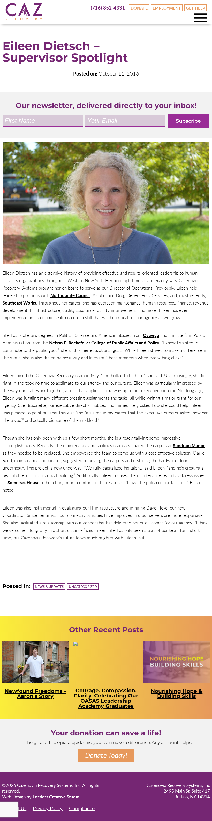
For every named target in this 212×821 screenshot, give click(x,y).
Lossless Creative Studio (56, 796)
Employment (167, 8)
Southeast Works (19, 303)
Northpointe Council (70, 295)
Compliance (82, 808)
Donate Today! (106, 755)
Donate (139, 8)
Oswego (151, 335)
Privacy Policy (48, 808)
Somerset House (23, 482)
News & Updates (49, 586)
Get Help (195, 8)
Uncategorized (83, 586)
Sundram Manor (189, 445)
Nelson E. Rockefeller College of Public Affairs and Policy (104, 343)
